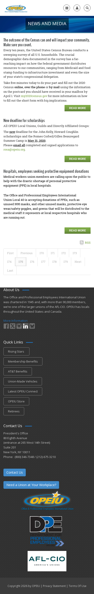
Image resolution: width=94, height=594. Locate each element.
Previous (27, 253)
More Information (15, 321)
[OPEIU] (15, 8)
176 (32, 262)
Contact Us (14, 472)
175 (20, 262)
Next (78, 262)
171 (53, 253)
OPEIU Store (16, 401)
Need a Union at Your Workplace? (31, 485)
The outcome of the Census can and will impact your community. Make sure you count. (46, 42)
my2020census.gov (34, 96)
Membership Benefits (23, 361)
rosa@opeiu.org (14, 149)
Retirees (14, 411)
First (10, 253)
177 (43, 262)
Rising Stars (16, 351)
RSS (88, 243)
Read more (77, 108)
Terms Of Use (77, 586)
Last (10, 270)
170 (41, 253)
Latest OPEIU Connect (23, 391)
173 (75, 253)
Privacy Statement (54, 586)
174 (9, 262)
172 (63, 253)
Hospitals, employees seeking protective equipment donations (46, 171)
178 (54, 262)
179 (65, 262)
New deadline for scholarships (24, 120)
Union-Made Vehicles (22, 381)
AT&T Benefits (17, 371)
